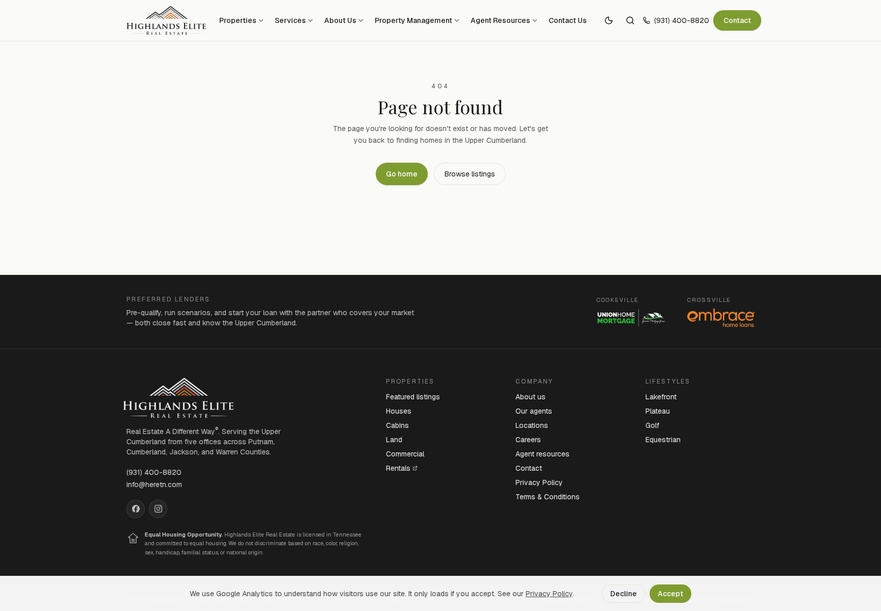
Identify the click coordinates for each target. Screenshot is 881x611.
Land (394, 439)
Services (290, 20)
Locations (531, 425)
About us (530, 396)
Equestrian (663, 439)
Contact (737, 20)
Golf (652, 425)
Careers (528, 439)
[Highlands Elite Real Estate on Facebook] (135, 509)
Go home (402, 174)
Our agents (533, 411)
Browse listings (470, 174)
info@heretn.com (154, 484)
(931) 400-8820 (681, 20)
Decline (623, 593)
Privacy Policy (539, 482)
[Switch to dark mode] (608, 20)
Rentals (398, 468)
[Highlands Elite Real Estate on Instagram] (158, 509)
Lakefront (661, 396)
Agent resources (542, 454)
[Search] (630, 20)
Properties (237, 20)
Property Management (413, 20)
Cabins (397, 425)
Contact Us (568, 20)
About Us (340, 20)
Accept (670, 593)
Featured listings (413, 396)
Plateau (657, 411)
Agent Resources (500, 20)
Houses (398, 411)
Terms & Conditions (547, 496)
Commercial (405, 454)
